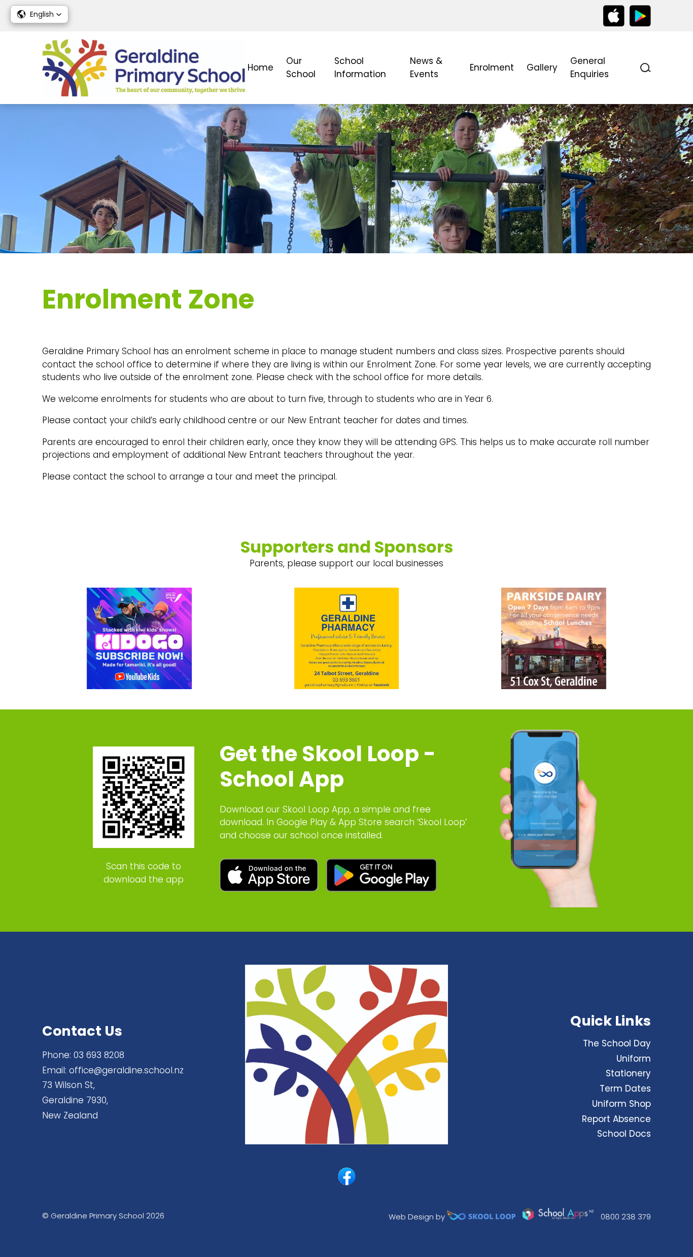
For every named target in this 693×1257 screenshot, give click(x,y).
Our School (301, 67)
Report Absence (616, 1119)
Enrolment (492, 67)
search (645, 67)
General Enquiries (589, 67)
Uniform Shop (621, 1104)
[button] (39, 14)
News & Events (426, 67)
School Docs (624, 1134)
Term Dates (625, 1088)
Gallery (542, 67)
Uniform (633, 1058)
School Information (360, 67)
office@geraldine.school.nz (126, 1070)
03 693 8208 (99, 1055)
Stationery (628, 1073)
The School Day (617, 1043)
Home (260, 67)
